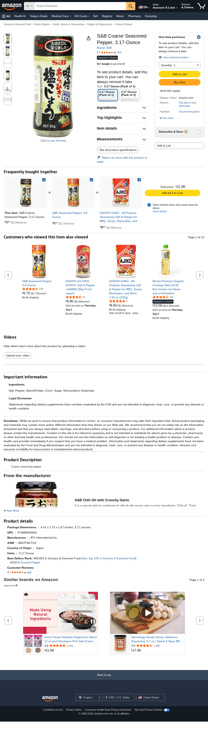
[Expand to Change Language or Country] (148, 7)
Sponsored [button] (9, 585)
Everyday (151, 16)
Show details (160, 211)
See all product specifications (118, 150)
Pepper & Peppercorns (99, 24)
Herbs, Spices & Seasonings (68, 24)
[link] (73, 192)
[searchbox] (80, 6)
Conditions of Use (53, 709)
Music (120, 16)
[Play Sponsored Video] (147, 613)
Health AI (20, 16)
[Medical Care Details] (70, 16)
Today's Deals (39, 16)
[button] (6, 16)
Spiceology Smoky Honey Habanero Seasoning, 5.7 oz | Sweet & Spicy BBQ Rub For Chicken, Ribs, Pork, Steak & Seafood (156, 639)
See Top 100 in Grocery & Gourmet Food (108, 558)
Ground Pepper (123, 24)
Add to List (164, 145)
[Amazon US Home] (50, 699)
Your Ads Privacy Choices (148, 709)
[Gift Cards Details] (89, 16)
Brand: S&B (104, 47)
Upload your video (17, 355)
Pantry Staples (42, 24)
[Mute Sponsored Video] (92, 629)
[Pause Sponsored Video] (92, 622)
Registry (107, 16)
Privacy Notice (74, 709)
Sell (95, 16)
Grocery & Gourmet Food (17, 24)
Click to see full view (53, 140)
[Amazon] (12, 6)
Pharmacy (134, 16)
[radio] (8, 39)
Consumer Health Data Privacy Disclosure (108, 709)
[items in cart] (201, 6)
